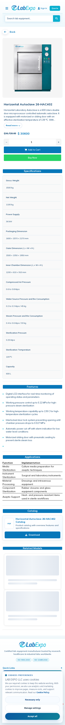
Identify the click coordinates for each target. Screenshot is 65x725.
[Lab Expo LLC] (23, 8)
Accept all (32, 716)
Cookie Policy (42, 692)
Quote (55, 8)
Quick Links (9, 668)
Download (34, 535)
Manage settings (32, 708)
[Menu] (7, 8)
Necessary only (32, 699)
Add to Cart (34, 149)
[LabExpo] (32, 645)
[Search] (56, 18)
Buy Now (32, 157)
